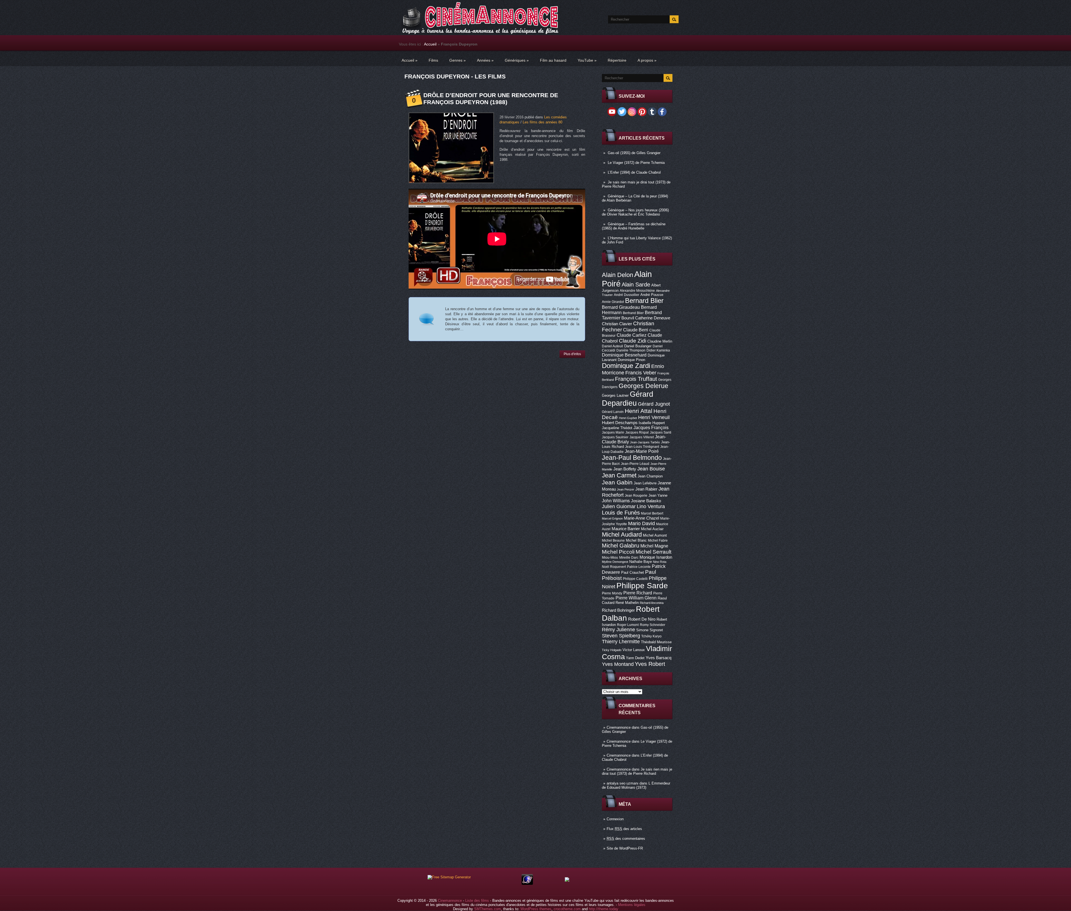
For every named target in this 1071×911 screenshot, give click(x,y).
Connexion (615, 819)
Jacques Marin (613, 432)
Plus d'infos (572, 354)
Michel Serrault (653, 552)
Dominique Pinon (631, 360)
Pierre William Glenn (636, 598)
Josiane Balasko (646, 501)
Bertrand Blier (633, 313)
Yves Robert (650, 664)
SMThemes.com (487, 909)
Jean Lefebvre (645, 483)
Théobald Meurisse (656, 642)
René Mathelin (627, 603)
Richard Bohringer (618, 610)
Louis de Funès (621, 513)
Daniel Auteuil (612, 346)
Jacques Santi (660, 432)
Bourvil (627, 318)
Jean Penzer (625, 489)
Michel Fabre (658, 540)
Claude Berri (635, 329)
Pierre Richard (637, 592)
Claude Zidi (632, 341)
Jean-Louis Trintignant (642, 447)
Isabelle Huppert (652, 423)
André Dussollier (626, 295)
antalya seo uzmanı (622, 783)
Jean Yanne (657, 495)
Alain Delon (617, 274)
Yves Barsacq (658, 658)
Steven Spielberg (621, 636)
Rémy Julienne (618, 629)
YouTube (587, 60)
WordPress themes (535, 909)
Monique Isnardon (656, 557)
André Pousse (651, 295)
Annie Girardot (613, 302)
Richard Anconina (652, 602)
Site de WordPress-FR (625, 848)
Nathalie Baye (640, 561)
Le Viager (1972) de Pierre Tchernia (636, 163)
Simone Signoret (649, 630)
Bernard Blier (644, 300)
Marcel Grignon (612, 518)
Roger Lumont (628, 625)
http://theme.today (603, 909)
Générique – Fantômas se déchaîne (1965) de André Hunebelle (633, 226)
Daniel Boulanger (638, 346)
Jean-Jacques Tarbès (645, 442)
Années (485, 60)
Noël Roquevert (614, 567)
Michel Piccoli (618, 552)
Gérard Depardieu (627, 398)
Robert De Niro (641, 619)
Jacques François (651, 427)
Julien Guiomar (619, 506)
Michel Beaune (613, 540)
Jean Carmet (619, 475)
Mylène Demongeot (615, 561)
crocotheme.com (567, 909)
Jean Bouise (651, 469)
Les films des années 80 (542, 122)
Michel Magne (654, 545)
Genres (457, 60)
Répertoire (617, 60)
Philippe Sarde (642, 585)
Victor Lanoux (634, 650)
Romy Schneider (652, 625)
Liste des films (477, 900)
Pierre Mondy (612, 593)
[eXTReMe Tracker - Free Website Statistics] (527, 883)
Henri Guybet (628, 418)
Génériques (517, 60)
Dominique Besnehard (624, 354)
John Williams (616, 500)
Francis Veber (640, 373)
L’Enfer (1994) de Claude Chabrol (634, 172)
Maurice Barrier (626, 529)
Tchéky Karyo (651, 636)
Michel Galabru (620, 545)
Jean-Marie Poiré (642, 451)
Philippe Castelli (635, 579)
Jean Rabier (646, 489)
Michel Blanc (636, 540)
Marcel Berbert (652, 513)
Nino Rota (659, 561)
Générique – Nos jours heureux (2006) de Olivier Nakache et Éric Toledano (635, 212)
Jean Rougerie (636, 496)
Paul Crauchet (632, 572)
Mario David (641, 523)
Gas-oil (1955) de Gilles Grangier (634, 153)
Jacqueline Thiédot (617, 428)
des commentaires (626, 838)
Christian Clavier (617, 324)
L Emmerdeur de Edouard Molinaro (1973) (636, 785)
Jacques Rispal (637, 432)
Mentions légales (631, 905)
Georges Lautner (615, 395)
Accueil (430, 44)
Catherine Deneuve (652, 318)
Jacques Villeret (641, 437)
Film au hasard (553, 60)
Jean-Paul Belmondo (632, 457)
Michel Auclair (652, 529)
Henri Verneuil (654, 417)
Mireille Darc (628, 557)
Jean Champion (650, 476)
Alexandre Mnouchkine (637, 291)
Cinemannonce (619, 727)
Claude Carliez (632, 335)
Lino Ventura (651, 506)
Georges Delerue (643, 385)
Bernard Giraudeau (621, 307)
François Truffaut (636, 379)
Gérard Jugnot (654, 404)
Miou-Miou (610, 557)
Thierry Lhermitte (621, 641)
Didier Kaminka (658, 350)
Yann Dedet (635, 658)
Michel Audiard (622, 534)
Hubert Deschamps (620, 422)
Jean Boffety (624, 469)
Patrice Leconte (639, 567)
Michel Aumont (655, 535)
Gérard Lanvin (613, 412)
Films (433, 60)
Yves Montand (618, 664)
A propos (647, 60)
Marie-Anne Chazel (641, 518)
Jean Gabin (617, 482)
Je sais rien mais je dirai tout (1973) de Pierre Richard (637, 771)
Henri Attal (638, 411)
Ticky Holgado (611, 650)
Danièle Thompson (630, 350)
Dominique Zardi (626, 365)
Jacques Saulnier (615, 437)
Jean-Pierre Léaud (635, 464)
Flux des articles (624, 829)
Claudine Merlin (659, 341)
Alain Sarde (636, 284)
